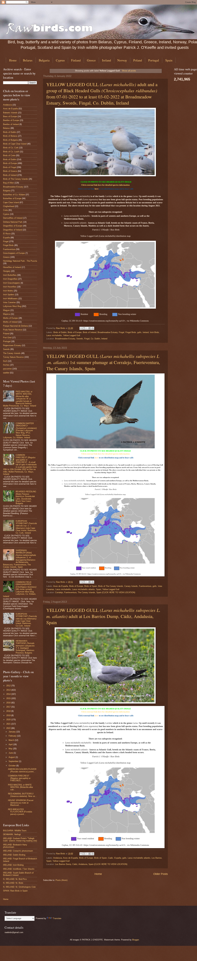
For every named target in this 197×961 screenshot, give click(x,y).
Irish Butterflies (10, 275)
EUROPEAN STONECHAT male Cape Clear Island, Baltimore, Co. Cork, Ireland (26, 527)
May (11, 748)
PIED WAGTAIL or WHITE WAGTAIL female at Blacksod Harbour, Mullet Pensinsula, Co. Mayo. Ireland (19, 398)
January (12, 732)
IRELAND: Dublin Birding (14, 855)
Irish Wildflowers (10, 298)
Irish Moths (8, 291)
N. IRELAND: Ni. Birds (13, 883)
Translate (57, 918)
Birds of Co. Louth (11, 151)
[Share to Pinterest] (92, 328)
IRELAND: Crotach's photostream (18, 851)
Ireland (106, 60)
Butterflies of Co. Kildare (14, 194)
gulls (139, 332)
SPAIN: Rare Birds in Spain (15, 891)
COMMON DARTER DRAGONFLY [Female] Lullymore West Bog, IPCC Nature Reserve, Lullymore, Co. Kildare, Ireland (20, 430)
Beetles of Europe (11, 120)
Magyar (6, 310)
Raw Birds (61, 328)
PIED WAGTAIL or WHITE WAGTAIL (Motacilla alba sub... (20, 787)
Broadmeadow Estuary (108, 332)
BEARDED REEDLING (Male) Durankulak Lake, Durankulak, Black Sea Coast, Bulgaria (26, 497)
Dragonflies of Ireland (12, 230)
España (117, 858)
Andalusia (57, 858)
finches (6, 365)
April (11, 744)
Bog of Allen (8, 183)
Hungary (6, 271)
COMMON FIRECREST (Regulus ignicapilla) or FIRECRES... (19, 778)
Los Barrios (157, 858)
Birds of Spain (90, 586)
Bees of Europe (10, 116)
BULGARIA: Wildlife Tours (14, 830)
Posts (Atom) (61, 880)
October (12, 765)
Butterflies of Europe (12, 198)
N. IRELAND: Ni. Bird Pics (15, 879)
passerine (7, 369)
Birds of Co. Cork (10, 147)
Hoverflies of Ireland (12, 267)
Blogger (135, 940)
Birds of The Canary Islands (110, 586)
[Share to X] (86, 328)
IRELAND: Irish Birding (13, 865)
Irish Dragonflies (10, 279)
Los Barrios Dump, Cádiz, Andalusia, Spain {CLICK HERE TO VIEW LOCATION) (91, 864)
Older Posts (160, 873)
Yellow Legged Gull (71, 335)
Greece (91, 60)
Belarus (27, 60)
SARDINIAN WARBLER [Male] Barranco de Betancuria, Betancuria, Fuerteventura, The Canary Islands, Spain (19, 558)
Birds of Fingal (9, 167)
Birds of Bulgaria (10, 140)
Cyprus (60, 60)
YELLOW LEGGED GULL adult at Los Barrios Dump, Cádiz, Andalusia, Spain (103, 616)
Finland (76, 60)
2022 (8, 728)
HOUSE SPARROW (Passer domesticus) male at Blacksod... (20, 802)
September (14, 761)
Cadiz (110, 858)
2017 (8, 707)
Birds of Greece (10, 171)
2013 (8, 690)
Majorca (6, 314)
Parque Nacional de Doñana (15, 326)
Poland (137, 60)
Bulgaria (44, 60)
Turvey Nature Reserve (13, 357)
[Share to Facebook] (89, 328)
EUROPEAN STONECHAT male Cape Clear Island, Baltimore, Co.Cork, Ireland (26, 620)
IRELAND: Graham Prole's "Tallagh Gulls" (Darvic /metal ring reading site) (20, 839)
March (12, 740)
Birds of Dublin (59, 332)
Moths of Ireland (10, 322)
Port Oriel (7, 337)
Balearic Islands (10, 112)
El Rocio (7, 233)
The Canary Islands (11, 353)
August (12, 757)
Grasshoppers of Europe (14, 253)
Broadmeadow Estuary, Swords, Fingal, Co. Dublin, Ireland (81, 338)
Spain (98, 589)
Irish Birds (154, 332)
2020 (8, 719)
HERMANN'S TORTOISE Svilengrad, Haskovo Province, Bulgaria (25, 647)
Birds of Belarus (10, 136)
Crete (5, 210)
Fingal (121, 332)
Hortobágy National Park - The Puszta (20, 261)
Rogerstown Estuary (12, 345)
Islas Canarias (9, 302)
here (100, 185)
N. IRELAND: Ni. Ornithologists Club (19, 887)
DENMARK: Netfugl (12, 834)
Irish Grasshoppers (11, 283)
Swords (6, 349)
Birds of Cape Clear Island (14, 144)
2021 (8, 724)
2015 (8, 698)
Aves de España (60, 586)
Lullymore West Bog (12, 306)
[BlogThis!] (83, 328)
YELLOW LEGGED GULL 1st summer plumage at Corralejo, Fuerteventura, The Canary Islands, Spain (103, 362)
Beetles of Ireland (11, 124)
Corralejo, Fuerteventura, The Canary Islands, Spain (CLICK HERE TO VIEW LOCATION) (95, 592)
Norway (122, 60)
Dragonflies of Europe (12, 226)
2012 (8, 685)
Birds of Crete (9, 155)
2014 (8, 694)
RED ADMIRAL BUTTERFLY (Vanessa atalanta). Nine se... (22, 795)
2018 (8, 711)
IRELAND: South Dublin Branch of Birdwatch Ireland (18, 874)
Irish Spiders (8, 294)
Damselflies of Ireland (12, 218)
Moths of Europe (10, 318)
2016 (8, 703)
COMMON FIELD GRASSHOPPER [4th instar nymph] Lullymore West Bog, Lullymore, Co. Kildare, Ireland (19, 589)
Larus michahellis (54, 335)
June (11, 753)
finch (5, 361)
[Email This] (80, 328)
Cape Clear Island (11, 202)
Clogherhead (8, 206)
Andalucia (7, 105)
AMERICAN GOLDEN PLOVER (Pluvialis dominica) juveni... (22, 770)
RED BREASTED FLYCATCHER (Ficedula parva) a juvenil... (20, 811)
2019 (8, 715)
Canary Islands (131, 586)
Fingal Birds (130, 332)
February (13, 736)
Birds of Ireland (89, 332)
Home (13, 60)
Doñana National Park (12, 222)
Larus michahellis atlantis (83, 589)
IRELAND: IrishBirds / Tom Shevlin (18, 869)
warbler (6, 373)
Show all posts (129, 70)
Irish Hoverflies (9, 287)
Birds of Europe (75, 332)
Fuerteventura (145, 586)
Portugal (153, 60)
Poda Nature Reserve (12, 330)
